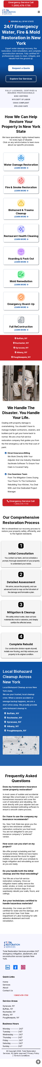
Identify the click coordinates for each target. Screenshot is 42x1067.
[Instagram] (23, 967)
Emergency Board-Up (21, 304)
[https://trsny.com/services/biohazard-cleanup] (21, 203)
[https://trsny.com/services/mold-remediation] (21, 274)
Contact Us (8, 990)
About (5, 988)
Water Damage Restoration (21, 164)
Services (6, 985)
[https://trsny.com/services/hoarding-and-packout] (21, 252)
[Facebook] (15, 967)
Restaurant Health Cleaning (21, 236)
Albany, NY (8, 1015)
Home (5, 982)
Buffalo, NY (8, 1009)
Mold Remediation (21, 281)
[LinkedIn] (8, 967)
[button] (38, 12)
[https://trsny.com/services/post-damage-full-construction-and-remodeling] (21, 320)
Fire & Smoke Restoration (21, 187)
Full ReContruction (21, 326)
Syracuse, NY (9, 1006)
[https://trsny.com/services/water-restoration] (21, 158)
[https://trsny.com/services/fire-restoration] (21, 180)
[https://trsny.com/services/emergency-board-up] (21, 297)
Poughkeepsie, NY (11, 1017)
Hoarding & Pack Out (21, 258)
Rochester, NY (9, 1012)
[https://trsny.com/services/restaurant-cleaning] (21, 229)
